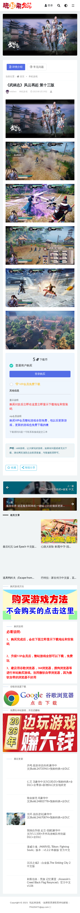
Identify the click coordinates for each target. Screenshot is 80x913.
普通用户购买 (23, 365)
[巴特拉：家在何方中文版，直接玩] (59, 568)
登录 (50, 5)
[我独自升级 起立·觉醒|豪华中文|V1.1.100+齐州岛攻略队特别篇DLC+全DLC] (16, 838)
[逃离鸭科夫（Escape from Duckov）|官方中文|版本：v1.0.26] (21, 568)
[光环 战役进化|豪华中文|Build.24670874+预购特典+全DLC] (16, 821)
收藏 (13, 467)
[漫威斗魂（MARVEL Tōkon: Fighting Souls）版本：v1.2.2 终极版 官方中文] (16, 854)
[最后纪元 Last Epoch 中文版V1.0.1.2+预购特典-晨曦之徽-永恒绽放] (21, 537)
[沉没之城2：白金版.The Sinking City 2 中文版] (16, 870)
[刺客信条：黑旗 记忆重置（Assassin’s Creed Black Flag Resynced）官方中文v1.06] (16, 887)
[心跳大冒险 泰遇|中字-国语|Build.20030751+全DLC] (59, 533)
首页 (22, 76)
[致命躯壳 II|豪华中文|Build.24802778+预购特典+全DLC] (16, 805)
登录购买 (40, 374)
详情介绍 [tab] (17, 67)
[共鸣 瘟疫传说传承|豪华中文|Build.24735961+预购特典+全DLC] (16, 773)
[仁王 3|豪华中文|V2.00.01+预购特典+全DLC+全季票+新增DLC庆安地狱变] (16, 789)
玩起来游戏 (35, 903)
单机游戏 (33, 76)
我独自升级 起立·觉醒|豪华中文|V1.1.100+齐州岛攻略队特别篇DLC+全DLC (46, 834)
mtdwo (13, 92)
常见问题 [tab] (38, 67)
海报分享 (29, 467)
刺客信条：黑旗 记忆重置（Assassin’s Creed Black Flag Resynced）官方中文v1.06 (49, 882)
